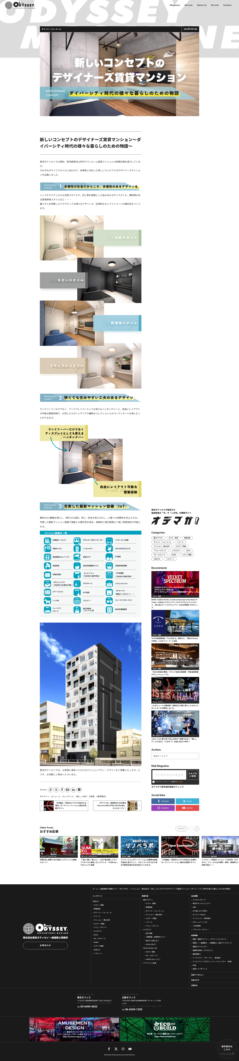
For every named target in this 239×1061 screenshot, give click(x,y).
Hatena (67, 789)
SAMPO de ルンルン (153, 959)
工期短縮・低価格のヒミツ (155, 937)
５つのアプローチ (199, 900)
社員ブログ (195, 980)
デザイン (45, 796)
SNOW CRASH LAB (150, 948)
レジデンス (69, 796)
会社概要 (194, 896)
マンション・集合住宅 (162, 546)
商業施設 (187, 538)
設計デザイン (148, 900)
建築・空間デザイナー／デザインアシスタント (210, 939)
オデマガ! (159, 538)
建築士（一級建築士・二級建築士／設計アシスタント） (213, 943)
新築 (92, 796)
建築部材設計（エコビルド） (203, 950)
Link (180, 782)
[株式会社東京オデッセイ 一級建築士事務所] (20, 5)
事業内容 (145, 896)
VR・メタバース (159, 555)
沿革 (194, 907)
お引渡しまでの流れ (200, 911)
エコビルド (176, 550)
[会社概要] (202, 5)
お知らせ (157, 559)
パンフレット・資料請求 (202, 918)
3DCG (188, 550)
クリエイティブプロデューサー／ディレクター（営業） (213, 961)
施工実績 (149, 933)
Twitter (56, 789)
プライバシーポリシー (201, 930)
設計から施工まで (152, 941)
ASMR (173, 555)
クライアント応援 (149, 963)
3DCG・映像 (150, 952)
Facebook (62, 789)
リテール (180, 542)
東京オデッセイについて (201, 903)
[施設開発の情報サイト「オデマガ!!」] (175, 5)
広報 (194, 965)
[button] (196, 828)
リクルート (170, 559)
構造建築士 (197, 954)
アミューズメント (160, 550)
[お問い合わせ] (227, 5)
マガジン (95, 901)
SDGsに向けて (151, 944)
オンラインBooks (199, 915)
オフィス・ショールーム (162, 542)
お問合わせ (45, 945)
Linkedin (73, 789)
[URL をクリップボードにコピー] (50, 789)
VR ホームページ (199, 922)
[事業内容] (189, 5)
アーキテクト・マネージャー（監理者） (207, 958)
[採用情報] (215, 5)
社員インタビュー (197, 975)
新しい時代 (82, 796)
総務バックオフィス (200, 969)
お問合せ (194, 985)
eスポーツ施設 (181, 546)
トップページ (97, 896)
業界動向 (102, 796)
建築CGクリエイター (200, 947)
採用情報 (194, 935)
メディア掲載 (186, 555)
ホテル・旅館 (173, 538)
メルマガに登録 (192, 774)
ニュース (56, 796)
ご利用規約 (197, 926)
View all (181, 828)
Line (79, 789)
